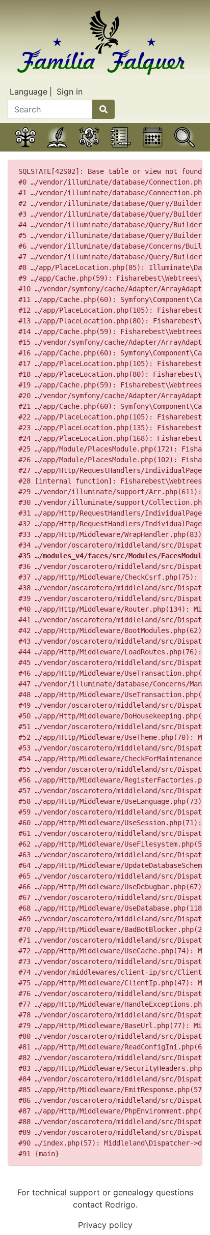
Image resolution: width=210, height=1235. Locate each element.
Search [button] (184, 150)
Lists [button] (121, 150)
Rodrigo (120, 1204)
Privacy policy (105, 1225)
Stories (57, 150)
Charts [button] (89, 150)
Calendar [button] (153, 150)
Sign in (70, 91)
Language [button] (28, 91)
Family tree (25, 150)
